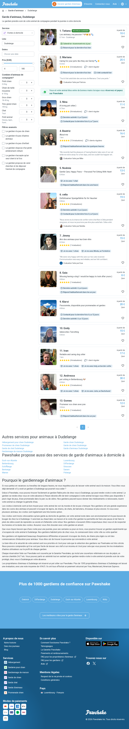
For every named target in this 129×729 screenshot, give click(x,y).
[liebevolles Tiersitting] (82, 334)
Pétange (67, 472)
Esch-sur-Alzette (9, 460)
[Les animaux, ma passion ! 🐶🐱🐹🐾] (82, 39)
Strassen (67, 466)
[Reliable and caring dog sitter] (82, 358)
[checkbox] (3, 131)
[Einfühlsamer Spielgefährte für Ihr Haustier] (82, 210)
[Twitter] (94, 663)
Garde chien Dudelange (73, 442)
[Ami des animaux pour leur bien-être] (82, 249)
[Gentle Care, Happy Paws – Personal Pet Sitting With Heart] (82, 176)
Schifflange (7, 466)
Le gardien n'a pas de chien (17, 131)
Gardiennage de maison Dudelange (17, 451)
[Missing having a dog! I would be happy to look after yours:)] (82, 282)
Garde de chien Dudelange (75, 445)
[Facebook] (88, 663)
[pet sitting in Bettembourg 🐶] (82, 383)
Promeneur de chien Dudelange (16, 445)
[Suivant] (88, 427)
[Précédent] (77, 427)
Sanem (66, 469)
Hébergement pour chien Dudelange (18, 442)
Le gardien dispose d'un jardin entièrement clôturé (19, 149)
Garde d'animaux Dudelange (75, 448)
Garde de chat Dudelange (13, 448)
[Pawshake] (10, 4)
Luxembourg (68, 460)
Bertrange (6, 469)
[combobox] (18, 32)
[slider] (3, 63)
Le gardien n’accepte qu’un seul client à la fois (17, 157)
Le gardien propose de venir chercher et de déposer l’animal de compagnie (18, 166)
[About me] (82, 144)
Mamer (5, 472)
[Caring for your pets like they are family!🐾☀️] (82, 69)
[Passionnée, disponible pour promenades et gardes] (82, 310)
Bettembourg (7, 463)
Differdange (68, 463)
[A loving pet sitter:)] (82, 111)
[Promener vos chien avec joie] (82, 408)
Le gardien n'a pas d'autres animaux (17, 137)
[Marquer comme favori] (123, 47)
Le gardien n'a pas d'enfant (17, 143)
